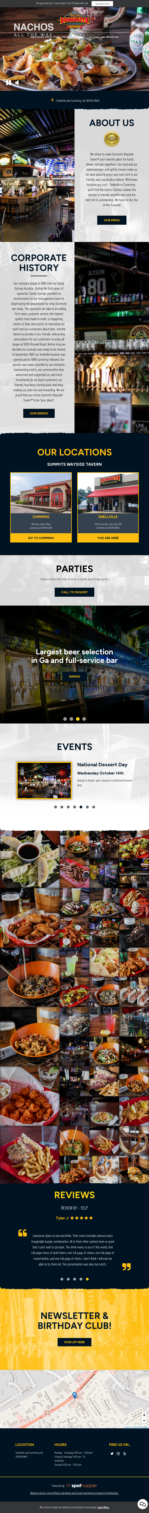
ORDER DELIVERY (78, 37)
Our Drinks (35, 415)
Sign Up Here (74, 1342)
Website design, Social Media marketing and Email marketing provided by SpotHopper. (74, 1493)
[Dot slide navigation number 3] (78, 719)
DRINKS (40, 37)
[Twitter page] (112, 1453)
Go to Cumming (41, 538)
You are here (108, 538)
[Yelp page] (124, 1453)
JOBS (102, 37)
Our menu (108, 221)
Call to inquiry (71, 592)
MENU (33, 37)
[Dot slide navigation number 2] (71, 719)
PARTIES (65, 37)
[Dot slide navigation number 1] (65, 719)
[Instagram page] (118, 1453)
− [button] (144, 1420)
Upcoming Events (102, 3)
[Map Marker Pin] (52, 100)
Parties (74, 676)
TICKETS (57, 37)
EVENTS (48, 37)
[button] (9, 83)
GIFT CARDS (93, 37)
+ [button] (144, 1415)
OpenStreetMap (141, 1426)
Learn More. (103, 1507)
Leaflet (127, 1426)
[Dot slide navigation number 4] (84, 719)
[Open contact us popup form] (143, 1504)
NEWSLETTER (112, 37)
